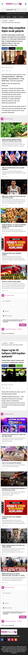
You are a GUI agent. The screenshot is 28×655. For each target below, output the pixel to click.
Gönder (20, 48)
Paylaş (5, 48)
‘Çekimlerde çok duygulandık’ (13, 13)
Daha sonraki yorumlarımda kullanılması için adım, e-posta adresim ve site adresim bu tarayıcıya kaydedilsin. (14, 320)
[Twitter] (5, 639)
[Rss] (15, 639)
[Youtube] (12, 639)
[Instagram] (9, 639)
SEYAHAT (11, 20)
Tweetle (13, 48)
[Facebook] (2, 639)
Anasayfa (5, 20)
